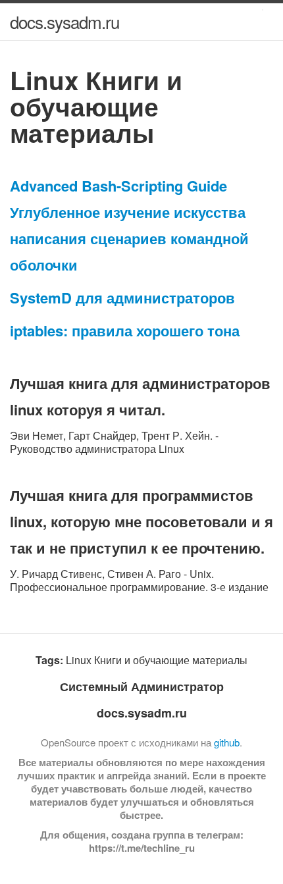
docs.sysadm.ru (64, 21)
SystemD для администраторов (122, 297)
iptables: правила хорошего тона (125, 330)
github (227, 742)
